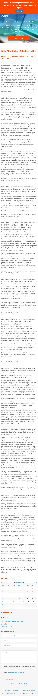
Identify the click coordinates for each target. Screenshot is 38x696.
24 (8, 601)
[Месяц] (14, 582)
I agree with (7, 673)
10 (8, 595)
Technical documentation (28, 691)
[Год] (23, 582)
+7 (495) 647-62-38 (6, 626)
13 (23, 595)
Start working (19, 38)
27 (23, 601)
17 (8, 598)
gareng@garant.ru (6, 624)
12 (19, 595)
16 (2, 598)
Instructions (16, 691)
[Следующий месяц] (36, 582)
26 (19, 601)
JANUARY (17, 582)
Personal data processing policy (19, 683)
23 (2, 601)
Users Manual (6, 691)
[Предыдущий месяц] (1, 582)
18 (13, 598)
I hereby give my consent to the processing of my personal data (19, 667)
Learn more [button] (19, 11)
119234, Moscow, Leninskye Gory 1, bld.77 (12, 621)
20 (23, 598)
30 (2, 605)
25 (13, 601)
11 (13, 595)
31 (8, 605)
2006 (21, 582)
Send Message (10, 679)
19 (19, 598)
